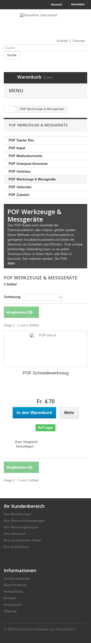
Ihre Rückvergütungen (21, 527)
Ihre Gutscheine (16, 547)
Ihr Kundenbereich (24, 506)
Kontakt (10, 598)
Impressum (12, 605)
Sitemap (10, 611)
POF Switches (20, 171)
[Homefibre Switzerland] (45, 25)
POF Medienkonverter (25, 156)
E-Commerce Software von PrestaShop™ (45, 629)
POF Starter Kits (21, 140)
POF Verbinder (20, 187)
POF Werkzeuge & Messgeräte (32, 179)
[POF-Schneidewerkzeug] (45, 348)
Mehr (11, 263)
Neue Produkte (15, 585)
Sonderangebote (17, 578)
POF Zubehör (19, 195)
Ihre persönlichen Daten (22, 540)
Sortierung (12, 297)
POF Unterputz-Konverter (28, 164)
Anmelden (78, 4)
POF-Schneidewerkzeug (46, 373)
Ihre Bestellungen (17, 514)
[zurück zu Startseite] (9, 109)
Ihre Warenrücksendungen (24, 521)
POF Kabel (17, 148)
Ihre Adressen (15, 534)
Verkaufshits (13, 591)
